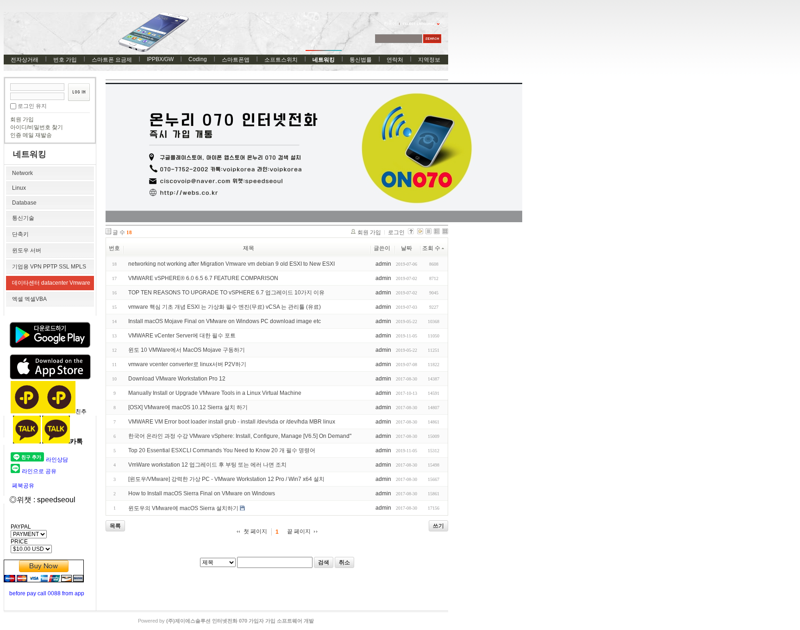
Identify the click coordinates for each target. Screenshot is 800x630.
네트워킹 (323, 59)
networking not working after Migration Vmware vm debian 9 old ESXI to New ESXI (231, 264)
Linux (19, 188)
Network (22, 173)
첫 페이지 (255, 531)
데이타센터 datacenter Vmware (51, 283)
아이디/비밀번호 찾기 (36, 127)
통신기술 (23, 218)
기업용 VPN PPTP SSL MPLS (49, 266)
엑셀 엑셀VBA (29, 299)
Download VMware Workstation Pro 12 (176, 378)
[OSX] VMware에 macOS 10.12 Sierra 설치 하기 (188, 407)
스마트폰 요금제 (112, 59)
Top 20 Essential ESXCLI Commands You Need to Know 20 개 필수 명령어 (221, 450)
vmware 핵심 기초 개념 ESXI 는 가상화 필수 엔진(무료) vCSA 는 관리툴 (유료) (224, 307)
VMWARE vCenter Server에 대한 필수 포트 (182, 335)
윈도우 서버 (26, 250)
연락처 (395, 59)
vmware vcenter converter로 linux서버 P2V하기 (187, 364)
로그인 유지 (32, 106)
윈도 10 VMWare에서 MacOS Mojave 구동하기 (186, 350)
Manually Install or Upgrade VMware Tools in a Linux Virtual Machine (214, 393)
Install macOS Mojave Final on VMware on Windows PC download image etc (224, 321)
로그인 (396, 232)
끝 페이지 (299, 531)
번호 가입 (65, 59)
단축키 (20, 234)
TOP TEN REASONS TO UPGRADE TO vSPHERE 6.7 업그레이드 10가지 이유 (226, 292)
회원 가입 (22, 119)
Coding (197, 59)
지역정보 (429, 59)
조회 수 (431, 248)
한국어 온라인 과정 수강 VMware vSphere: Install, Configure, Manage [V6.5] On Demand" (239, 436)
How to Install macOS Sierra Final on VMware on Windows (201, 493)
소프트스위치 (281, 59)
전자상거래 (24, 59)
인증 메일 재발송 (31, 135)
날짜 (406, 248)
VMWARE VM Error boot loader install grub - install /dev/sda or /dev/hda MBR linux (231, 421)
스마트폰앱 (236, 59)
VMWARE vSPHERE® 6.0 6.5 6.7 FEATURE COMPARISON (203, 278)
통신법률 (361, 59)
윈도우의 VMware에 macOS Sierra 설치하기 (183, 508)
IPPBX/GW (160, 59)
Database (24, 203)
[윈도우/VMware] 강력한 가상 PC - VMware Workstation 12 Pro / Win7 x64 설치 (226, 479)
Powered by (226, 621)
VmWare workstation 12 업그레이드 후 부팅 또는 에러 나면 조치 (207, 465)
